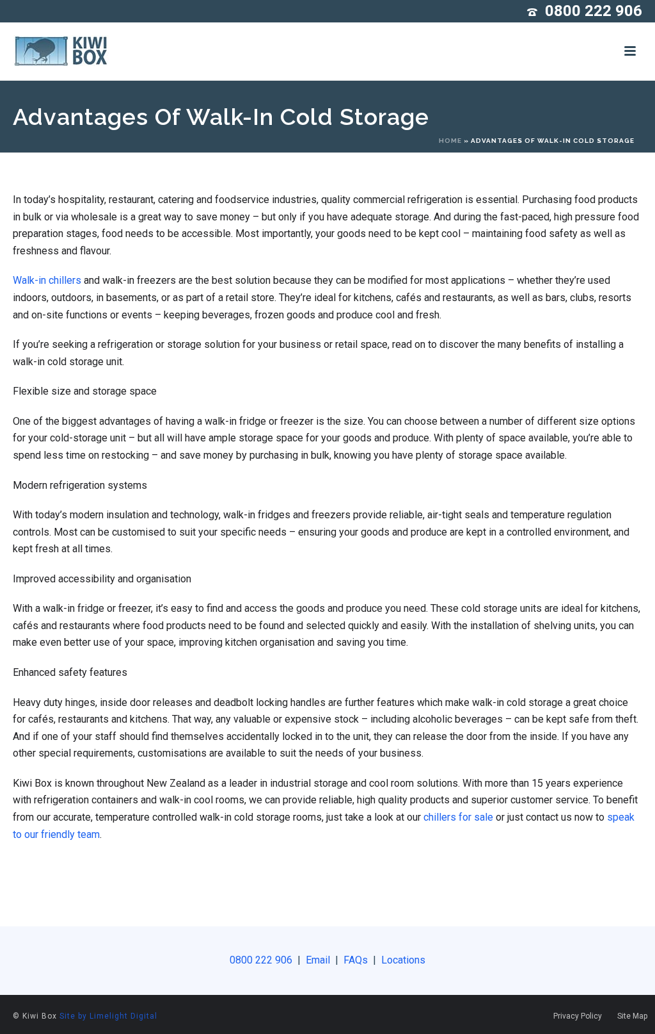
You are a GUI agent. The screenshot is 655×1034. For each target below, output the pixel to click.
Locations (402, 960)
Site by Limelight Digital (108, 1016)
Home (450, 140)
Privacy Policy (577, 1016)
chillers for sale (458, 817)
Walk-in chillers (47, 280)
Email (318, 960)
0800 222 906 (593, 11)
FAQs (356, 960)
